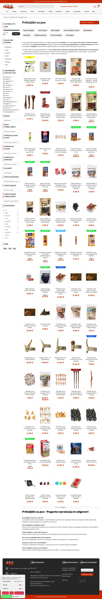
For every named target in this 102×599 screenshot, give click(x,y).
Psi (7, 11)
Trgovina (12, 17)
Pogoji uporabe (16, 596)
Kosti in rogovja (42, 30)
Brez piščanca (7, 89)
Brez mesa (6, 87)
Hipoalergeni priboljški (9, 101)
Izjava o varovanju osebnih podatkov (69, 569)
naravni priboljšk (29, 539)
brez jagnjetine (7, 81)
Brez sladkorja (7, 97)
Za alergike (6, 104)
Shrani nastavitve (19, 593)
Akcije (67, 11)
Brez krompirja (7, 85)
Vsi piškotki (5, 593)
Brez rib (5, 93)
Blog (93, 11)
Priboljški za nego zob (40, 35)
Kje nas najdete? (35, 572)
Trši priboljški (69, 35)
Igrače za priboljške (29, 30)
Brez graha (6, 79)
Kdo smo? (33, 568)
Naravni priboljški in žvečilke (71, 30)
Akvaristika (41, 11)
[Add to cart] (32, 80)
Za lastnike (77, 11)
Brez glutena (6, 77)
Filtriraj (16, 33)
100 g (5, 248)
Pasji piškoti (27, 35)
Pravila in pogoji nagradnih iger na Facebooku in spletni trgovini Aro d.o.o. (42, 583)
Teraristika (59, 11)
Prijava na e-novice (87, 574)
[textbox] (11, 120)
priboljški (26, 520)
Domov (6, 17)
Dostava (65, 580)
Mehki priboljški (55, 30)
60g (14, 248)
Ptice (32, 11)
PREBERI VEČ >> (64, 1)
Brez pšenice (6, 91)
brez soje (5, 99)
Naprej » (63, 507)
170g (10, 248)
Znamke (86, 11)
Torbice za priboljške (56, 35)
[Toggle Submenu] (17, 210)
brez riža (5, 95)
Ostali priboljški (87, 30)
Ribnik (50, 11)
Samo (11, 593)
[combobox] (11, 120)
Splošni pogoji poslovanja (67, 575)
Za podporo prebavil (9, 106)
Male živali (23, 11)
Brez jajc (5, 83)
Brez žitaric (6, 108)
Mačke (14, 11)
